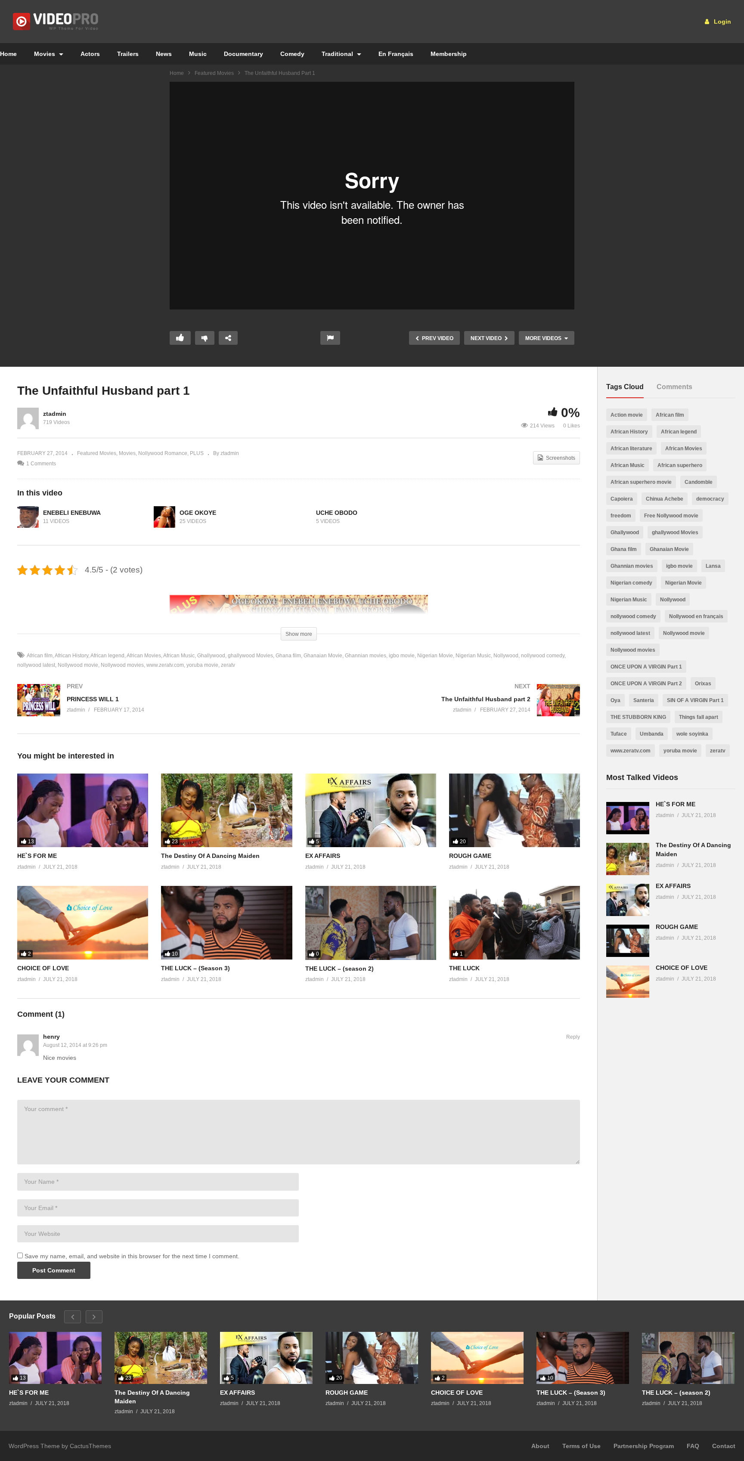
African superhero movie (641, 482)
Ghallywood (211, 656)
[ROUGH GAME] (514, 810)
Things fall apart (698, 717)
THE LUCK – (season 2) (339, 968)
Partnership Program (644, 1445)
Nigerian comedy (631, 583)
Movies (45, 53)
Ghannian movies (365, 656)
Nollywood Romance (162, 453)
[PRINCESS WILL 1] (153, 709)
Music (198, 53)
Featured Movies (214, 73)
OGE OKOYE (198, 512)
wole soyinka (692, 734)
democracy (710, 499)
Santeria (643, 700)
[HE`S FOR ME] (82, 810)
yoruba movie (202, 665)
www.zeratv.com (165, 665)
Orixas (703, 684)
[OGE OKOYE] (164, 517)
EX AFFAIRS (322, 855)
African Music (179, 656)
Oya (615, 700)
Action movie (627, 415)
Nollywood (505, 656)
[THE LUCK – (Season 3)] (226, 923)
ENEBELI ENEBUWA (72, 512)
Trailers (128, 53)
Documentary (243, 53)
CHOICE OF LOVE (43, 968)
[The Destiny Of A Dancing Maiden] (226, 810)
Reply (573, 1037)
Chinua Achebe (664, 499)
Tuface (619, 734)
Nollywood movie (78, 665)
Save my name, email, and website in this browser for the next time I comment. (132, 1256)
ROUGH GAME (470, 855)
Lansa (713, 566)
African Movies (144, 656)
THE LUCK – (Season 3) (195, 968)
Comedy (292, 53)
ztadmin (54, 413)
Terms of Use (581, 1445)
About (540, 1445)
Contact (723, 1445)
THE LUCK (464, 968)
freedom (621, 516)
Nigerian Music (473, 656)
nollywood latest (630, 633)
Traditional (338, 53)
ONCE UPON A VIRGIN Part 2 (646, 684)
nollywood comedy (542, 656)
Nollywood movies (122, 665)
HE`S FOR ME (37, 855)
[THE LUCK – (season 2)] (370, 923)
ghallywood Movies (250, 656)
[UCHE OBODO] (301, 517)
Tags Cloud (625, 386)
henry (51, 1036)
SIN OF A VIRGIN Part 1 (695, 700)
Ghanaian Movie (323, 656)
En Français (395, 53)
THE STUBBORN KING (638, 717)
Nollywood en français (696, 616)
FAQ (693, 1445)
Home (177, 73)
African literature (631, 449)
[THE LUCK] (514, 923)
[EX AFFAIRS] (370, 810)
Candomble (699, 482)
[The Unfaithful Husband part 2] (443, 709)
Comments (674, 386)
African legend (107, 656)
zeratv (228, 665)
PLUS (197, 453)
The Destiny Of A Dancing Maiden (210, 855)
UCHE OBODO (336, 512)
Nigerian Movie (435, 656)
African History (71, 656)
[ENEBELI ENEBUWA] (28, 517)
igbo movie (402, 656)
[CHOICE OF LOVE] (82, 923)
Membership (449, 53)
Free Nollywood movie (671, 516)
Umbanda (651, 734)
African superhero (679, 465)
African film (40, 656)
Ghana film (288, 656)
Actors (90, 53)
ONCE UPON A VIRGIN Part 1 (646, 667)
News (164, 53)
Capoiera (622, 499)
